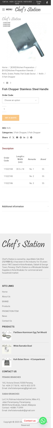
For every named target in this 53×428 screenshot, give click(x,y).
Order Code (7, 95)
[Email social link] (17, 137)
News (4, 316)
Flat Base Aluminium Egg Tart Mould (30, 332)
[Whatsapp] (43, 420)
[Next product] (10, 83)
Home (4, 67)
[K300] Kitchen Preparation (22, 67)
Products (6, 306)
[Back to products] (7, 83)
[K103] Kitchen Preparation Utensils (17, 70)
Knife (41, 74)
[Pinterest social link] (21, 137)
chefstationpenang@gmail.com (22, 388)
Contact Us (7, 321)
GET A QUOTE (10, 118)
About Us (6, 296)
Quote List (38, 3)
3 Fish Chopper (20, 132)
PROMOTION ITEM (10, 311)
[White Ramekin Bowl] (6, 349)
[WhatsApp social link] (27, 137)
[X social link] (13, 137)
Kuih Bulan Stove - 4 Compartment (29, 359)
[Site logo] (27, 9)
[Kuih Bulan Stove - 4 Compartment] (6, 362)
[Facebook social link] (47, 2)
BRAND (5, 301)
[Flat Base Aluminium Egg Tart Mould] (6, 335)
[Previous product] (4, 83)
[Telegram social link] (31, 137)
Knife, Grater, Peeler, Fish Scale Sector (19, 74)
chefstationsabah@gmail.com (21, 410)
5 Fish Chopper (8, 77)
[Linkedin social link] (24, 137)
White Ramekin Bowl (22, 346)
